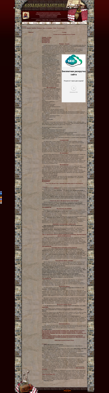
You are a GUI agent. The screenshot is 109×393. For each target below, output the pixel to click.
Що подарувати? (46, 38)
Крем (43, 23)
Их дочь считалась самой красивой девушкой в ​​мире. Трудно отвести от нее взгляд (63, 330)
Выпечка (26, 23)
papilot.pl (56, 187)
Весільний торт (46, 42)
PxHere (46, 307)
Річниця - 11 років (46, 37)
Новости (82, 23)
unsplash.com (48, 207)
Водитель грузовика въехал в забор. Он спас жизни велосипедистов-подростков (62, 335)
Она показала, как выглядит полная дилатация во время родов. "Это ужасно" (62, 331)
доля (43, 207)
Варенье (29, 28)
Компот (35, 23)
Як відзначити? (46, 41)
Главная (24, 26)
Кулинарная (63, 23)
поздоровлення (46, 39)
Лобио (73, 23)
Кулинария (52, 23)
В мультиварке (61, 28)
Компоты (39, 28)
